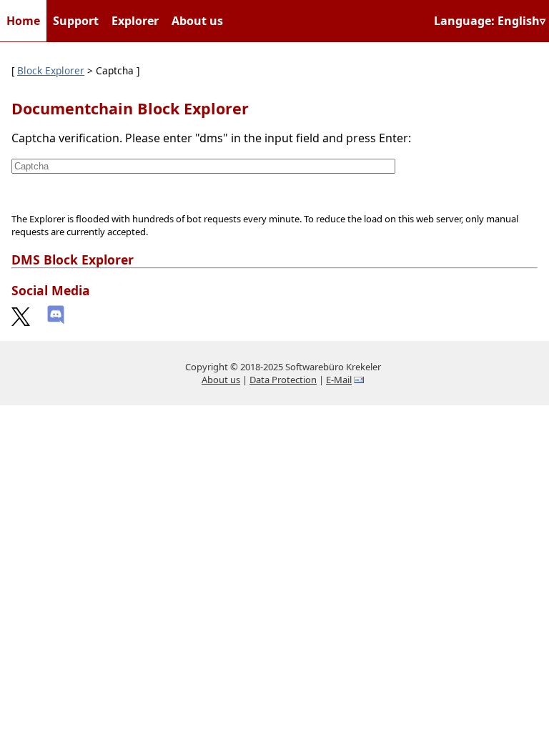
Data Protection (283, 379)
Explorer (135, 21)
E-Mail (339, 379)
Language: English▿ (489, 21)
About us (197, 21)
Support (76, 21)
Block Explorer (50, 70)
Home (23, 21)
